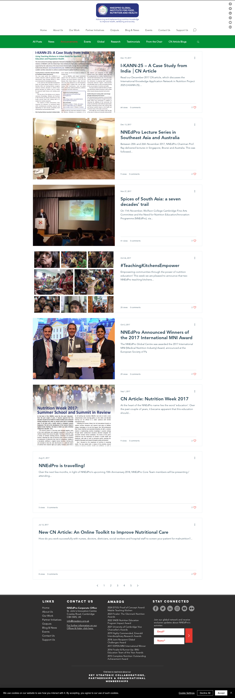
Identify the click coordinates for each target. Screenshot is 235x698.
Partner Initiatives (51, 619)
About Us (47, 611)
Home (45, 607)
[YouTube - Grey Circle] (230, 22)
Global (101, 41)
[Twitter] (230, 8)
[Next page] (138, 585)
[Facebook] (230, 3)
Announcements (69, 41)
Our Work (47, 615)
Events (87, 41)
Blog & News (49, 627)
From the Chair (154, 41)
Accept (221, 692)
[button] (198, 42)
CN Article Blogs (177, 41)
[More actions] (196, 58)
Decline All (205, 692)
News (51, 41)
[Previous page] (97, 585)
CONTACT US (80, 601)
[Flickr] (230, 27)
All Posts (37, 41)
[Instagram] (230, 17)
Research (115, 41)
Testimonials (133, 41)
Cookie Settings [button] (187, 692)
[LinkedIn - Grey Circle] (230, 13)
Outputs (46, 623)
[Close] (231, 692)
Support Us (48, 639)
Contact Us (48, 635)
